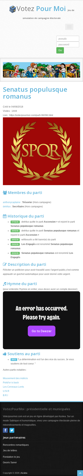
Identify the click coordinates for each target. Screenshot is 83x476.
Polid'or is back (11, 382)
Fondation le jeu (11, 457)
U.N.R (6, 391)
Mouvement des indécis (15, 378)
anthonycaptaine (12, 202)
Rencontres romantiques (16, 445)
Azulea (24, 473)
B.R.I (5, 395)
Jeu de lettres (10, 450)
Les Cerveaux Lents (13, 386)
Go (60, 50)
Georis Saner (10, 462)
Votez (41, 8)
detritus (7, 206)
